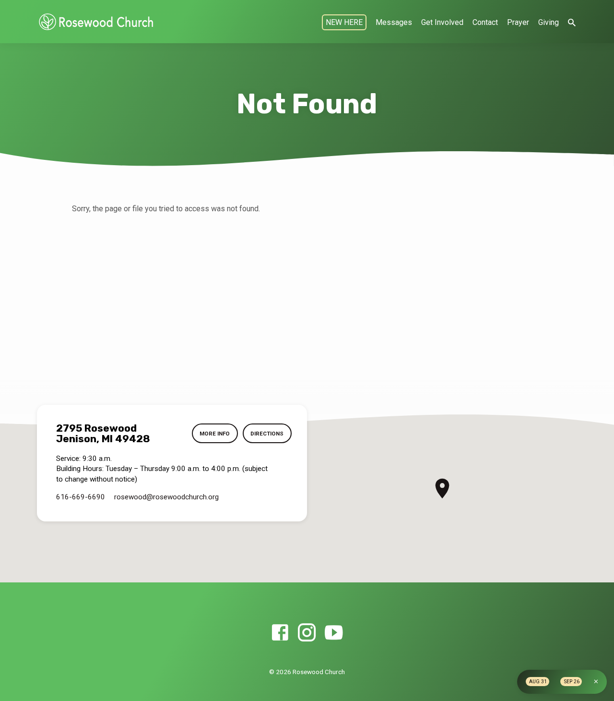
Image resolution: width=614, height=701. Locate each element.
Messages (394, 22)
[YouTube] (333, 633)
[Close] (596, 681)
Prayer (518, 22)
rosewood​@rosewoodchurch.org (166, 497)
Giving (548, 22)
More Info (215, 433)
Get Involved (442, 22)
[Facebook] (280, 633)
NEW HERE (344, 22)
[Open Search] (572, 23)
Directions (266, 433)
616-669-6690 (80, 497)
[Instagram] (307, 633)
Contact (485, 22)
